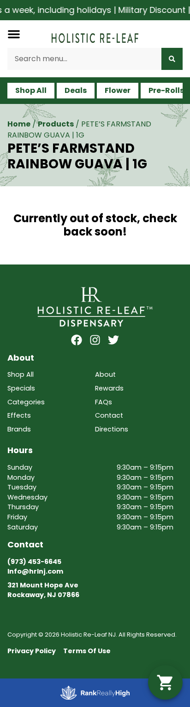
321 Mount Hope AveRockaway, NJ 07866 (43, 590)
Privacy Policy (31, 650)
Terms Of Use (87, 650)
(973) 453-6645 (34, 561)
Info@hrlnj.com (35, 571)
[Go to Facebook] (76, 339)
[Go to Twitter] (113, 339)
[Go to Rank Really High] (95, 693)
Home (18, 124)
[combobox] (84, 59)
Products (56, 124)
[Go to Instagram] (95, 339)
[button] (13, 34)
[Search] (172, 59)
